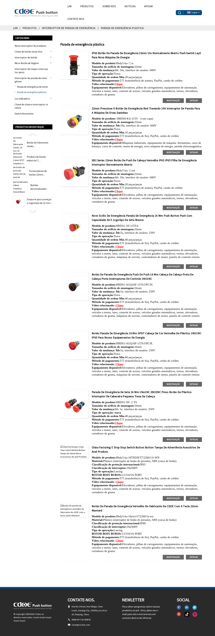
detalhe (194, 100)
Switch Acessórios (24, 113)
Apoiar (148, 6)
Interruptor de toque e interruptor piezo (31, 70)
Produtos (87, 6)
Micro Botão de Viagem (27, 63)
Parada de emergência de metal (32, 86)
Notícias (130, 6)
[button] (32, 134)
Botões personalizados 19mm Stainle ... (38, 187)
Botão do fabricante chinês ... (37, 144)
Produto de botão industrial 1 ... (36, 158)
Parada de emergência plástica (122, 28)
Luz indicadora (22, 98)
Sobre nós (109, 6)
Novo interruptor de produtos (30, 45)
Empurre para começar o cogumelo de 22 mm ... (39, 201)
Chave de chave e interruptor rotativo (31, 106)
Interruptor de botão (26, 57)
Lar (69, 6)
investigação (173, 100)
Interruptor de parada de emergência (68, 28)
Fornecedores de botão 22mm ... (38, 172)
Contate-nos (75, 19)
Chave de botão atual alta (28, 51)
